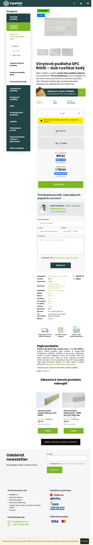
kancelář (56, 288)
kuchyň (56, 284)
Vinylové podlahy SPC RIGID (58, 276)
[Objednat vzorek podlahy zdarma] (61, 91)
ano (49, 304)
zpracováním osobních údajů (65, 258)
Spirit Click (16, 55)
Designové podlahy (14, 98)
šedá (50, 296)
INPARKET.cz (13, 495)
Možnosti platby (15, 500)
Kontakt (12, 510)
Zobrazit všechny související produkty (60, 442)
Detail (47, 430)
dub (49, 298)
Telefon (64, 228)
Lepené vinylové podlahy (17, 64)
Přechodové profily (18, 82)
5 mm (50, 293)
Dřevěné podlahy (13, 18)
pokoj (50, 288)
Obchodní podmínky (17, 503)
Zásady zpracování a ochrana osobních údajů (25, 506)
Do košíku (59, 184)
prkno (50, 301)
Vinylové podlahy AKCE (17, 73)
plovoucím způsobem (56, 290)
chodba (62, 286)
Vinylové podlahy (14, 26)
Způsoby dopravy (16, 497)
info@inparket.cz (57, 209)
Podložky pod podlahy (16, 113)
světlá (50, 306)
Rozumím (84, 541)
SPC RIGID (16, 51)
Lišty (12, 106)
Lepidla (13, 121)
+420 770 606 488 (57, 211)
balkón (50, 284)
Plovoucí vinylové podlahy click (17, 36)
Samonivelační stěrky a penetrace (17, 139)
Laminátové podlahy (15, 89)
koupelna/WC (53, 286)
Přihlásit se (54, 470)
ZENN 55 (15, 46)
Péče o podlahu (17, 148)
